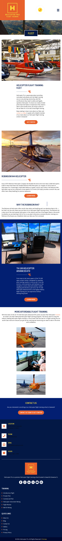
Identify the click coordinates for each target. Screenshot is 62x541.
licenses (57, 314)
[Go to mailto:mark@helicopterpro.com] (31, 444)
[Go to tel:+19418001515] (31, 435)
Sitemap (44, 539)
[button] (31, 122)
